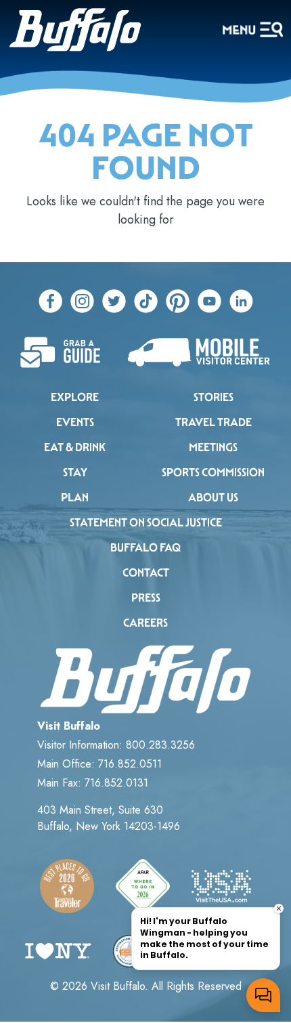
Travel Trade (213, 422)
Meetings (213, 447)
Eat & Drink (75, 447)
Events (75, 422)
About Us (213, 497)
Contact (145, 573)
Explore (75, 397)
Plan (75, 497)
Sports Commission (213, 472)
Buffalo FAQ (145, 548)
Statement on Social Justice (146, 523)
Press (145, 598)
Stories (213, 397)
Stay (75, 472)
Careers (145, 623)
